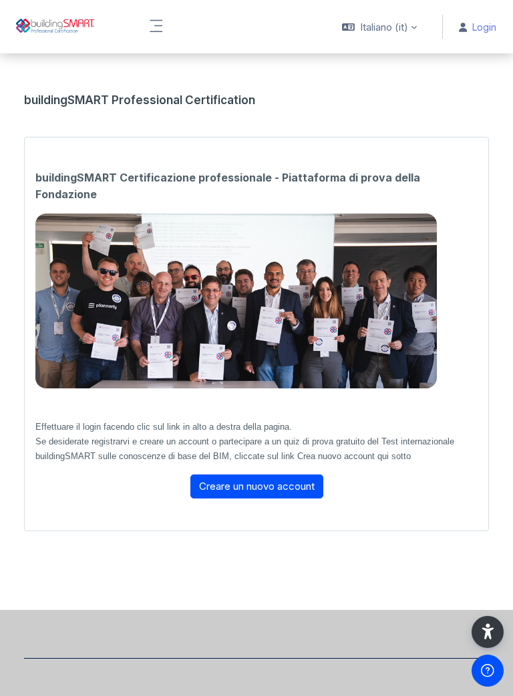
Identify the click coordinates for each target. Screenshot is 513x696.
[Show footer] (488, 671)
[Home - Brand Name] (66, 26)
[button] (379, 27)
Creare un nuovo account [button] (257, 486)
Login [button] (484, 27)
